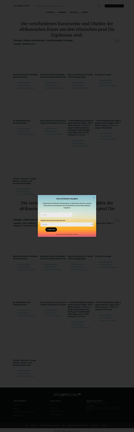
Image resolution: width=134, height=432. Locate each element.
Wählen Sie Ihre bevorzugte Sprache (53, 220)
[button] (93, 197)
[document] (67, 216)
